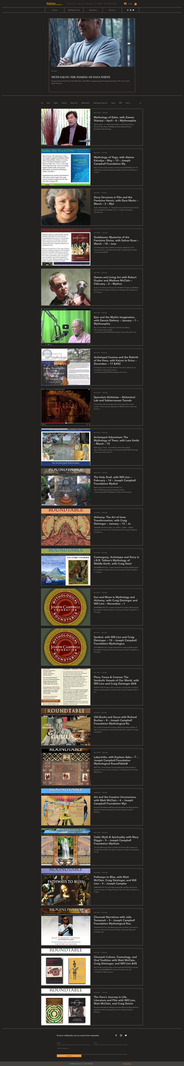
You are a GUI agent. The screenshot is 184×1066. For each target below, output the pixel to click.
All (42, 103)
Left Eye (64, 103)
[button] (135, 3)
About (113, 103)
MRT (120, 103)
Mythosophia (85, 103)
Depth (56, 103)
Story (48, 103)
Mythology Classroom (101, 103)
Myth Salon (74, 103)
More (127, 103)
